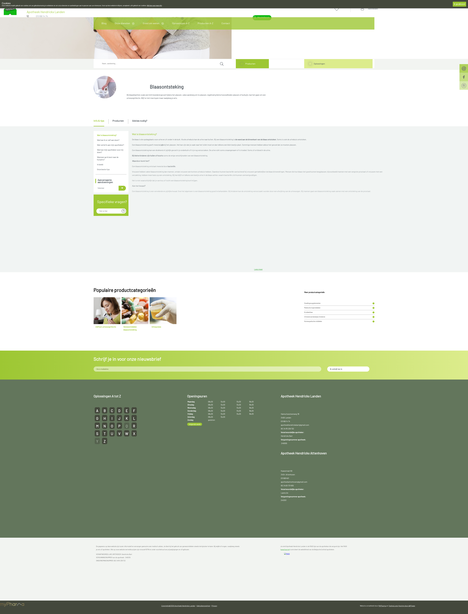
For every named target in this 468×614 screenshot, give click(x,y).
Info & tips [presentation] (99, 120)
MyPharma (382, 606)
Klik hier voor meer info (154, 5)
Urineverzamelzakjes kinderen (314, 317)
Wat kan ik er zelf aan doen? (108, 140)
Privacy (214, 606)
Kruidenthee (308, 312)
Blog (104, 23)
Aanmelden (373, 8)
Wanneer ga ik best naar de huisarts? (107, 158)
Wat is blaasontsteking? (107, 135)
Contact (225, 23)
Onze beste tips (103, 169)
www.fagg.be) (285, 549)
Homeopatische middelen (313, 321)
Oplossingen (319, 63)
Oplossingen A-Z (181, 23)
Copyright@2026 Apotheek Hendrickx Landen (178, 606)
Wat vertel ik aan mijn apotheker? (110, 145)
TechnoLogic (393, 606)
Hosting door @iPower (406, 606)
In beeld (100, 164)
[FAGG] (292, 557)
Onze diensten (122, 23)
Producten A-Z (205, 23)
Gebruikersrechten (203, 606)
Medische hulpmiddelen (312, 308)
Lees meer (258, 269)
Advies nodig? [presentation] (139, 120)
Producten (250, 63)
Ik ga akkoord (459, 4)
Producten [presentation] (118, 120)
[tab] (101, 122)
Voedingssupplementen (312, 303)
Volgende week (194, 424)
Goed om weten (151, 23)
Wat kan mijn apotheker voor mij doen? (110, 151)
